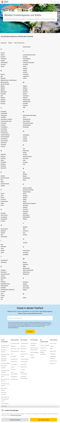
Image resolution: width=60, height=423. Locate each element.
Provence (25, 162)
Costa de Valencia (5, 134)
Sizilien (24, 199)
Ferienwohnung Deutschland (5, 346)
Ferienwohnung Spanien (5, 384)
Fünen (2, 205)
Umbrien (25, 242)
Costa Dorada (4, 140)
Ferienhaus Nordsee (4, 393)
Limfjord (25, 72)
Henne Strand (4, 228)
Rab (24, 172)
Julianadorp (4, 262)
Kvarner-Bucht (26, 46)
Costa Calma (4, 130)
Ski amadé (25, 205)
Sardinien (25, 195)
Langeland (25, 60)
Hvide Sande (4, 236)
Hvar (2, 234)
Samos (24, 193)
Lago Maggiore (26, 58)
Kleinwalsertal (4, 285)
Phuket (25, 152)
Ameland (3, 56)
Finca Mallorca (4, 403)
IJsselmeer (3, 246)
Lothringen (25, 74)
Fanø (2, 195)
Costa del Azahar (5, 136)
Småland (25, 207)
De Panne (3, 158)
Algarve (3, 54)
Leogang (25, 68)
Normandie (26, 127)
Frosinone (3, 199)
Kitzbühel (3, 281)
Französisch (24, 348)
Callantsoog (4, 115)
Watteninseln (26, 268)
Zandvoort (25, 281)
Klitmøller (3, 287)
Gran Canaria (4, 215)
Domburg (3, 164)
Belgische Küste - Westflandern (9, 80)
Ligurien (25, 70)
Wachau (25, 262)
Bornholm (3, 93)
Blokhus (3, 89)
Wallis (24, 266)
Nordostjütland (27, 125)
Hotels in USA (53, 361)
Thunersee (25, 230)
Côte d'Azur (4, 142)
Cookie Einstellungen (15, 419)
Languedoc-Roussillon (28, 62)
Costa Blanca (4, 127)
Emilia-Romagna (5, 183)
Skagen (24, 201)
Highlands (3, 230)
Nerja (24, 117)
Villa (12, 354)
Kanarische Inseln (5, 274)
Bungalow (13, 346)
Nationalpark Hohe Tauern (29, 115)
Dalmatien (3, 154)
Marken (25, 93)
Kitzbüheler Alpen (5, 283)
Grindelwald (4, 219)
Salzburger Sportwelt (28, 189)
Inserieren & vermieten (33, 344)
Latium (24, 66)
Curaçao (3, 146)
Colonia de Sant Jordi (6, 121)
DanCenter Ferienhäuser (24, 377)
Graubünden (4, 217)
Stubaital (25, 213)
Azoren (2, 66)
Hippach (3, 232)
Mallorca (25, 87)
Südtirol (25, 219)
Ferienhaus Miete (15, 348)
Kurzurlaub (14, 364)
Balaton (3, 74)
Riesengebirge (26, 178)
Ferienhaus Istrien (4, 407)
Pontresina (25, 158)
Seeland (25, 197)
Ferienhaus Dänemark (4, 359)
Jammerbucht (4, 260)
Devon (2, 160)
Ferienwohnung (15, 351)
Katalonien (3, 277)
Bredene (3, 97)
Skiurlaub (13, 369)
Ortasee (25, 138)
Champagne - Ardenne (6, 119)
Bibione (3, 86)
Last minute (14, 361)
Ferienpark (13, 356)
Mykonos (25, 105)
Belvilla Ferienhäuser (24, 373)
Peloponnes (26, 150)
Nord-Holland (26, 121)
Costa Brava (4, 128)
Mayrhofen (26, 95)
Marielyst (25, 91)
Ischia (2, 248)
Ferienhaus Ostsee (4, 389)
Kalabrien (3, 270)
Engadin (3, 185)
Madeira (25, 86)
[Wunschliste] (51, 2)
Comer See (3, 123)
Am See (12, 367)
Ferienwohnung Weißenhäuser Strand (5, 399)
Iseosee (3, 250)
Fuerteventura (4, 201)
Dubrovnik (3, 167)
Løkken (25, 78)
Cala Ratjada (4, 113)
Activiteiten (23, 364)
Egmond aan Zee (5, 177)
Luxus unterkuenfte (14, 373)
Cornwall (3, 125)
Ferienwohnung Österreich (5, 355)
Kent (2, 279)
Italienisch (23, 346)
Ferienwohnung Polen (5, 375)
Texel (24, 228)
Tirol (24, 232)
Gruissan (3, 220)
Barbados (3, 78)
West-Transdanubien (28, 270)
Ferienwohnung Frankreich (5, 371)
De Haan (3, 156)
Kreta (2, 297)
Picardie (25, 154)
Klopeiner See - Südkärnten (7, 289)
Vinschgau (25, 252)
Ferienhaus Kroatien (4, 366)
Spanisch (23, 351)
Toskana (25, 234)
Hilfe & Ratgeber (34, 352)
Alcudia (3, 52)
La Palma (25, 56)
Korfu (2, 293)
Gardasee (3, 213)
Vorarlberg (25, 254)
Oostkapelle (26, 134)
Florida (2, 197)
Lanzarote (25, 64)
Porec (24, 160)
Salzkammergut (27, 191)
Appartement (14, 359)
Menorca (25, 97)
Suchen (22, 356)
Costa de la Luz (4, 132)
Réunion (25, 174)
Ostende (25, 140)
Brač (2, 95)
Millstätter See (26, 101)
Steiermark (25, 211)
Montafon (25, 103)
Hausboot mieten (15, 343)
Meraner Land (26, 99)
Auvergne (3, 64)
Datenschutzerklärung (13, 327)
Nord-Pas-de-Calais (28, 123)
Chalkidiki (3, 117)
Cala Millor (3, 111)
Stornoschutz (24, 354)
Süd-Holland (26, 215)
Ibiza (2, 244)
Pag (24, 148)
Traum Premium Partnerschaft (34, 349)
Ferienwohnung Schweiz (5, 380)
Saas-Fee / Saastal (27, 187)
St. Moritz (25, 209)
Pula (24, 164)
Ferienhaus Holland (4, 350)
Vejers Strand (26, 250)
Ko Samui (3, 291)
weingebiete (14, 376)
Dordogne (3, 166)
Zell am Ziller (26, 287)
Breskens (3, 99)
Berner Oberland (5, 84)
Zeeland (25, 283)
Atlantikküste (4, 62)
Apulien (3, 60)
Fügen (2, 203)
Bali (2, 76)
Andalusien (3, 58)
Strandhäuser (14, 379)
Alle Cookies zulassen (43, 419)
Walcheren (25, 264)
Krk (2, 299)
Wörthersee (26, 274)
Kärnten (3, 275)
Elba (2, 179)
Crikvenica (3, 144)
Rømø (24, 179)
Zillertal (25, 289)
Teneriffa (25, 226)
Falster (2, 193)
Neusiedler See (26, 119)
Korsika (3, 295)
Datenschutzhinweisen (16, 415)
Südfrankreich (26, 217)
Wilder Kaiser (26, 272)
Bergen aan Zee (4, 82)
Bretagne (3, 101)
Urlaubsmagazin (25, 359)
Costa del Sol (4, 138)
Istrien (2, 252)
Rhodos (25, 176)
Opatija (25, 136)
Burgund (3, 103)
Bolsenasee (3, 91)
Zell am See (26, 285)
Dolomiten (3, 162)
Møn (24, 107)
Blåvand (3, 87)
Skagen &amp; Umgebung (29, 203)
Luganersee (26, 76)
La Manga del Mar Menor (29, 54)
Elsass (2, 181)
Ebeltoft (3, 175)
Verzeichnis (53, 363)
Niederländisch (24, 343)
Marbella (25, 89)
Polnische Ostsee (27, 156)
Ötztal (24, 297)
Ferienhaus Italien (5, 363)
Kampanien (4, 272)
